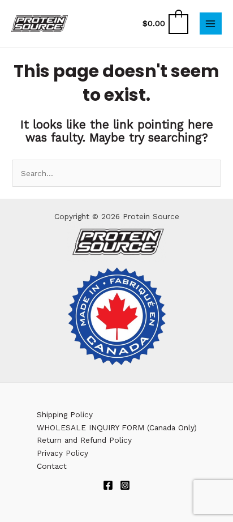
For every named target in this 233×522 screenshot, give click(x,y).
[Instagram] (125, 485)
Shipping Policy (65, 414)
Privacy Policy (62, 452)
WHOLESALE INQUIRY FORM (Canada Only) (117, 427)
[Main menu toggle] (211, 23)
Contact (52, 465)
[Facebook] (108, 485)
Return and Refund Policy (84, 439)
